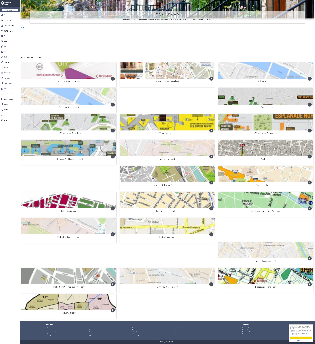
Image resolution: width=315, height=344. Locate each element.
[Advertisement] (70, 44)
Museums (134, 330)
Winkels (91, 330)
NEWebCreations (172, 342)
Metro (90, 336)
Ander (47, 334)
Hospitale (91, 334)
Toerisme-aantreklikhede (52, 332)
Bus (90, 328)
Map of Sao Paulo (247, 332)
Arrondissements (50, 330)
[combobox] (10, 10)
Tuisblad (23, 28)
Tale (2, 7)
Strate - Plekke (136, 336)
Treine (176, 330)
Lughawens (49, 328)
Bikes (176, 334)
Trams (176, 332)
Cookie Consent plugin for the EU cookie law (301, 341)
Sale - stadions (179, 328)
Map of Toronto (246, 334)
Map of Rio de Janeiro (248, 330)
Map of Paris (245, 328)
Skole (90, 332)
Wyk (133, 334)
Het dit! (301, 338)
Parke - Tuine (135, 332)
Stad (176, 336)
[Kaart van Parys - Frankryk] (10, 5)
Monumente (135, 328)
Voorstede (48, 336)
